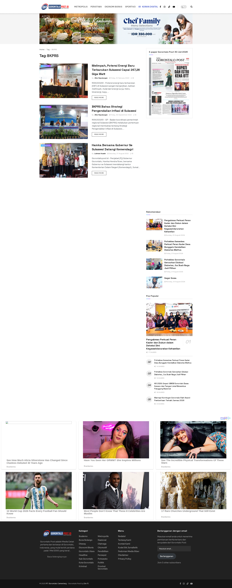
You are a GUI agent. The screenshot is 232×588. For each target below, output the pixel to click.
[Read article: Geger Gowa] (154, 282)
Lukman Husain (100, 153)
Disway (82, 544)
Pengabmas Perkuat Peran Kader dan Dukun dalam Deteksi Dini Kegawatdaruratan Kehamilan (163, 344)
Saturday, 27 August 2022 (118, 153)
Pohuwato (103, 559)
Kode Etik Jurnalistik (127, 547)
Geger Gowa (170, 278)
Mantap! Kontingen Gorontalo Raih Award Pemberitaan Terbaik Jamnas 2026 (172, 399)
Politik (101, 562)
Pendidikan (103, 551)
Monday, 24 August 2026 (175, 282)
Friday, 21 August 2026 (174, 253)
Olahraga (102, 544)
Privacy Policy (124, 559)
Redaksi (122, 536)
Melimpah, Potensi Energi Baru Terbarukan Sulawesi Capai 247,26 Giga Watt (116, 70)
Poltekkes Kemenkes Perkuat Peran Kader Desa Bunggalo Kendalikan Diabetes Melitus (172, 361)
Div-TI (86, 583)
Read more (100, 97)
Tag (48, 49)
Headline (45, 66)
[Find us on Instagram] (165, 7)
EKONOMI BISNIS (113, 7)
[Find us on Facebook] (160, 7)
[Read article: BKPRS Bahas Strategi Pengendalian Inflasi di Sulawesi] (63, 121)
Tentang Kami (124, 540)
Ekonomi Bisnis (86, 547)
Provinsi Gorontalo (103, 567)
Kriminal (83, 566)
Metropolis (103, 536)
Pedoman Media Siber (128, 551)
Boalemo (83, 536)
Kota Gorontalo (86, 562)
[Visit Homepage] (54, 7)
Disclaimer (123, 555)
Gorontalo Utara (86, 551)
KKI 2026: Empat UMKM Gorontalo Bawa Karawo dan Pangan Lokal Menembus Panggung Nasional (171, 386)
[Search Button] (192, 6)
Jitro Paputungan (101, 78)
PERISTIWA (96, 7)
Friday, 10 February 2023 (119, 78)
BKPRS (54, 49)
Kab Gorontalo (86, 559)
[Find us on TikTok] (169, 7)
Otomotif (102, 547)
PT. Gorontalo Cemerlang (56, 583)
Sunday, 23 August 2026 (175, 235)
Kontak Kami (124, 544)
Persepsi (102, 555)
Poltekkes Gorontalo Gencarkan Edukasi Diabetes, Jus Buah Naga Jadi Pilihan (171, 373)
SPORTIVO (130, 7)
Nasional (46, 107)
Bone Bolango (85, 540)
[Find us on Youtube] (174, 7)
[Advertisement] (169, 142)
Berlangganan (166, 556)
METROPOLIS (81, 7)
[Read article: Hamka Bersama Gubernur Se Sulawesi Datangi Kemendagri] (63, 160)
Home (41, 49)
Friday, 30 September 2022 (121, 115)
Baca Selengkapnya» (57, 556)
